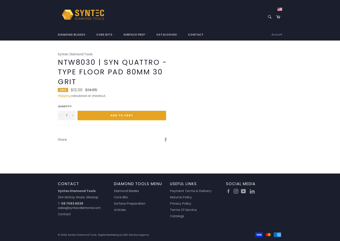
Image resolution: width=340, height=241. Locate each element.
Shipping (64, 96)
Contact (195, 35)
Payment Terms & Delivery (191, 191)
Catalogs (177, 216)
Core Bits (104, 35)
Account (277, 34)
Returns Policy (181, 197)
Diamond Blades (72, 35)
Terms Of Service (183, 210)
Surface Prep (134, 35)
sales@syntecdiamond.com (79, 208)
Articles (120, 210)
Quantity (64, 106)
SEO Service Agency (136, 234)
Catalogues (167, 35)
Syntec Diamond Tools (82, 234)
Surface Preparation (129, 203)
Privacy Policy (180, 203)
